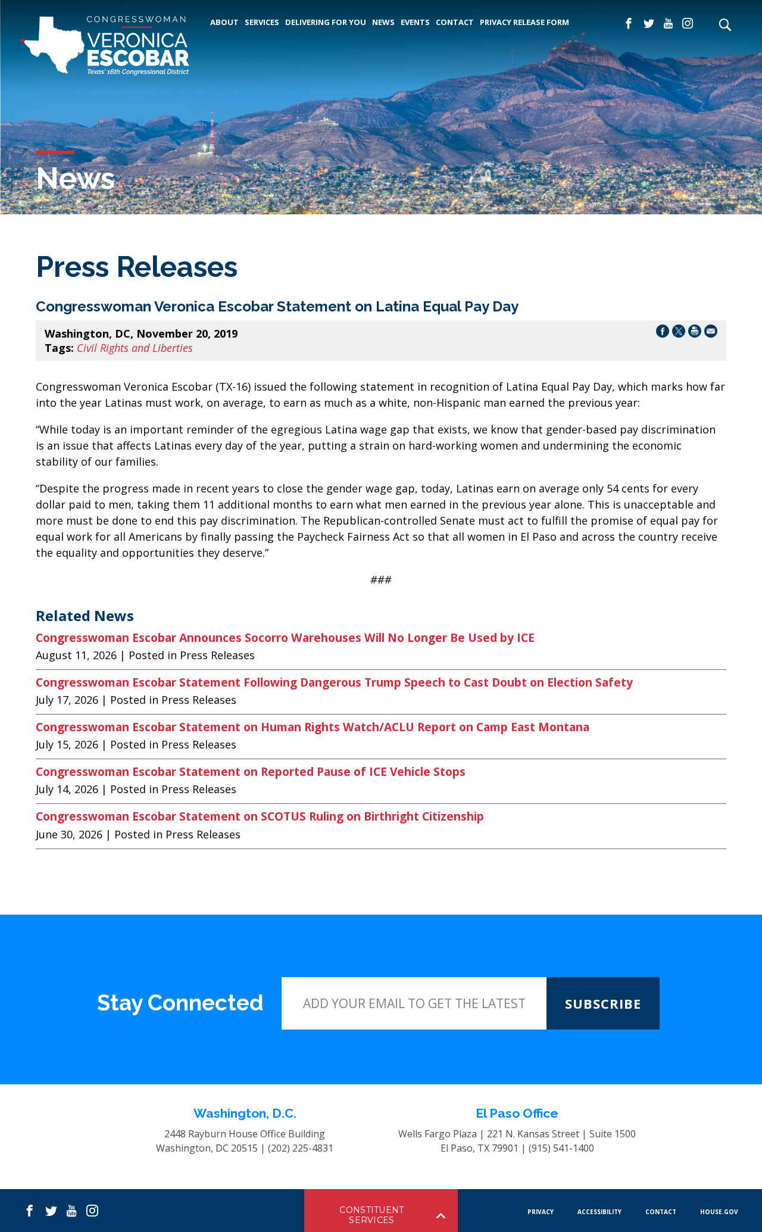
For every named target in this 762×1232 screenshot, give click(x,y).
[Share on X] (678, 333)
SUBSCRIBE (603, 1003)
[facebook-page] (628, 24)
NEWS (383, 22)
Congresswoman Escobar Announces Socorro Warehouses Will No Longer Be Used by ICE (285, 637)
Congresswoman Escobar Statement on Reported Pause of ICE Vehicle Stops (251, 771)
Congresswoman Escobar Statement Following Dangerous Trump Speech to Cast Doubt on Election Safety (334, 682)
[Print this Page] (694, 333)
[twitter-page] (649, 24)
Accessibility (599, 1212)
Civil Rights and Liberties (135, 348)
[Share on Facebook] (662, 333)
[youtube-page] (668, 24)
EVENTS (415, 22)
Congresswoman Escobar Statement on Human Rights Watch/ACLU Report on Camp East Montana (312, 727)
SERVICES (262, 22)
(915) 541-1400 (561, 1148)
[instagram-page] (687, 24)
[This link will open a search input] (724, 25)
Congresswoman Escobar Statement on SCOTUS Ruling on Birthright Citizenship (263, 816)
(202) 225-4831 (300, 1148)
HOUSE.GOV (719, 1212)
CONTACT (455, 22)
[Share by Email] (710, 333)
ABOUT (224, 22)
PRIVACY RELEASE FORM (524, 22)
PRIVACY (540, 1212)
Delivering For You (325, 22)
